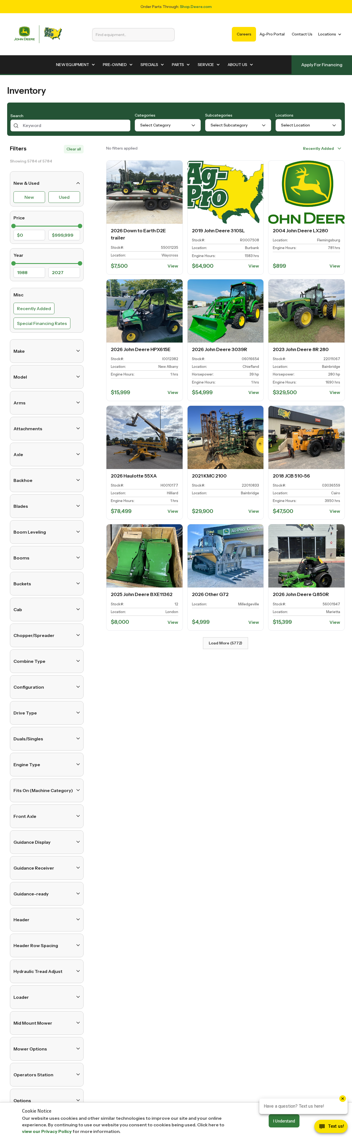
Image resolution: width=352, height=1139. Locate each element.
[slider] (13, 226)
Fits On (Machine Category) (43, 790)
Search (16, 116)
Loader (21, 997)
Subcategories (218, 115)
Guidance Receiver (33, 867)
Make (19, 351)
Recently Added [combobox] (318, 148)
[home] (37, 34)
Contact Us (302, 34)
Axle (18, 454)
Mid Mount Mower (32, 1022)
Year (18, 255)
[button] (329, 34)
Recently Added (34, 308)
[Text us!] (331, 1127)
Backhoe (22, 480)
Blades (20, 506)
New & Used (26, 183)
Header (21, 919)
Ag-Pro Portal (272, 34)
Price (19, 217)
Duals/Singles (28, 738)
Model (20, 376)
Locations (284, 115)
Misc (18, 294)
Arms (19, 402)
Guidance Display (32, 842)
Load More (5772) (225, 643)
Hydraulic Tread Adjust (37, 971)
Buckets (22, 583)
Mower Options (30, 1048)
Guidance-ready (31, 893)
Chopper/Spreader (33, 635)
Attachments (27, 428)
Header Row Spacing (35, 945)
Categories (145, 115)
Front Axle (24, 816)
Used (64, 197)
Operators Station (33, 1074)
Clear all (74, 149)
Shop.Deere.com (196, 6)
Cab (17, 609)
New (29, 197)
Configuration (28, 687)
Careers (244, 34)
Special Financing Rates (42, 323)
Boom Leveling (29, 531)
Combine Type (29, 661)
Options (22, 1100)
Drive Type (25, 712)
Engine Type (26, 764)
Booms (21, 557)
